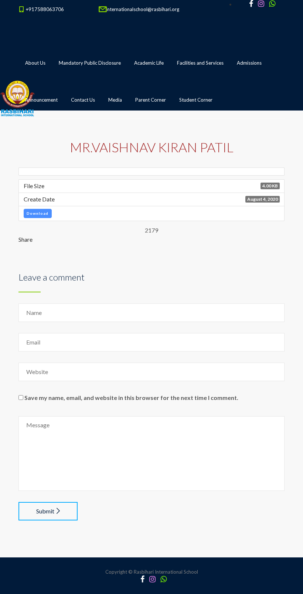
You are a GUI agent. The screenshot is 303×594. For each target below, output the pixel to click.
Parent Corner (150, 100)
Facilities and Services (200, 63)
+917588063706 (45, 9)
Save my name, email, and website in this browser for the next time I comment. (131, 397)
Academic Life (149, 63)
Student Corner (195, 100)
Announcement (41, 100)
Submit (45, 511)
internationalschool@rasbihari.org (142, 9)
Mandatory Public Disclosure (90, 63)
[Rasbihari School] (51, 137)
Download (37, 213)
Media (115, 100)
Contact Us (83, 100)
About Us (35, 63)
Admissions (249, 63)
